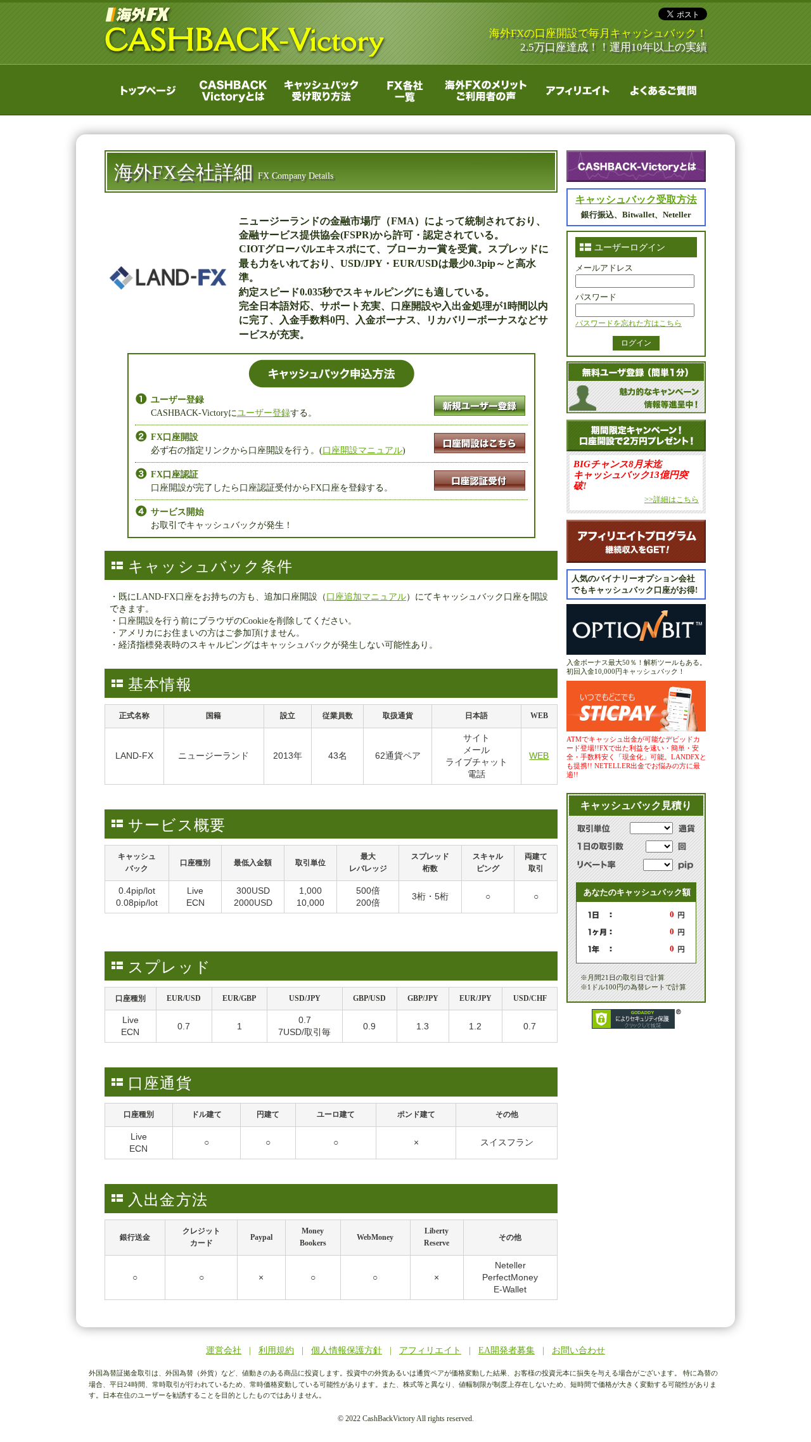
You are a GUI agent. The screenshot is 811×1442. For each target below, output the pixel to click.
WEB (539, 755)
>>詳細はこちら (671, 499)
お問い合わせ (578, 1350)
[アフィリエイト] (575, 89)
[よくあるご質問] (660, 89)
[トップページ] (147, 89)
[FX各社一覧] (402, 89)
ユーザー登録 (263, 413)
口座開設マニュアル (362, 450)
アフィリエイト (430, 1350)
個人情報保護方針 (346, 1350)
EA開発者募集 (506, 1350)
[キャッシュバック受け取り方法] (318, 89)
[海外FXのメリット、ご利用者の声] (488, 89)
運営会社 (223, 1350)
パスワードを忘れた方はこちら (628, 323)
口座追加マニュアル (366, 597)
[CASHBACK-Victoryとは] (233, 89)
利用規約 (276, 1350)
